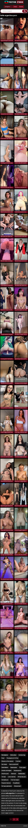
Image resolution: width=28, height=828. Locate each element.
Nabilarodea (21, 773)
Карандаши (13, 767)
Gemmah (13, 773)
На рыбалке (16, 783)
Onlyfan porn (5, 773)
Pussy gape (22, 767)
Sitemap (25, 825)
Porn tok (3, 826)
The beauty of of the (12, 758)
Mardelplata (5, 755)
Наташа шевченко (7, 786)
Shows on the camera (7, 761)
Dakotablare (5, 767)
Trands (15, 6)
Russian (21, 6)
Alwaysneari (17, 786)
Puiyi (3, 758)
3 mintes (18, 761)
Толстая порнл (15, 780)
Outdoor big (22, 755)
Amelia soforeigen (6, 770)
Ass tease (4, 764)
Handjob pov (5, 780)
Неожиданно (17, 770)
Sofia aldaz (13, 755)
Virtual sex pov (22, 776)
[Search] (24, 11)
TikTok (15, 2)
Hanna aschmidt (13, 764)
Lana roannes (11, 776)
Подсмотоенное (6, 783)
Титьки (4, 776)
